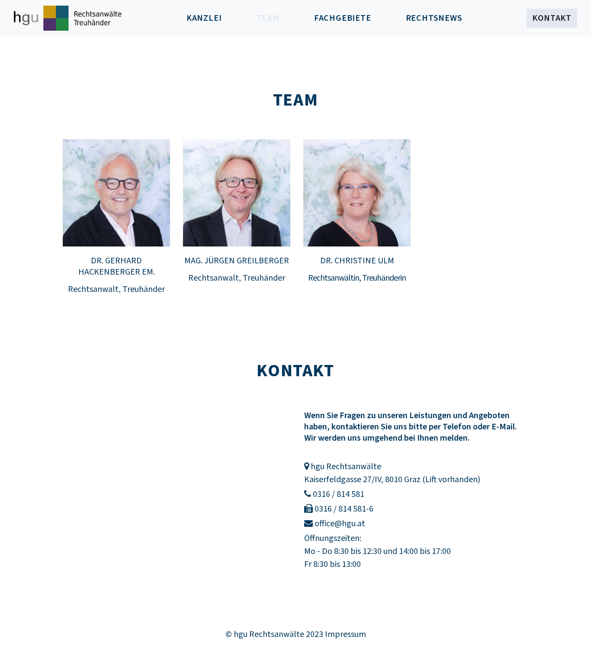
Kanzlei (204, 18)
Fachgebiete (342, 18)
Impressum (345, 634)
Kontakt (552, 18)
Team (277, 18)
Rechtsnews (434, 18)
